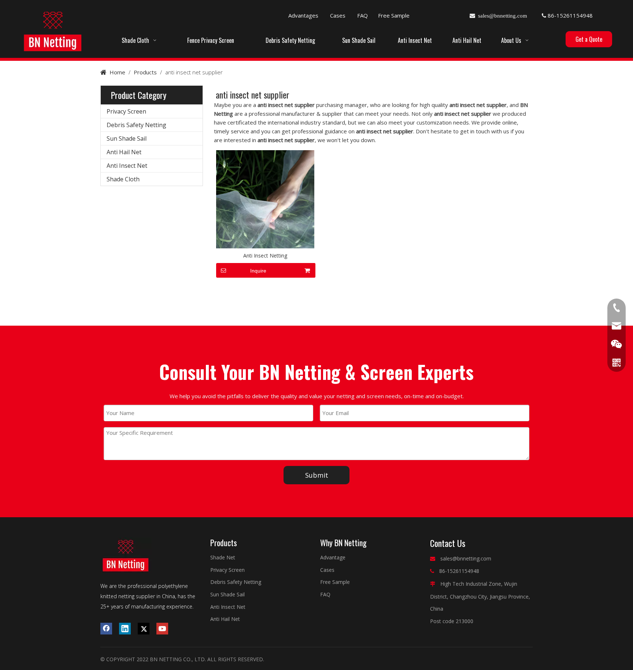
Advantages (303, 15)
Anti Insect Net (127, 166)
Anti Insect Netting (265, 255)
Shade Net (222, 557)
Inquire (258, 271)
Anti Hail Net (124, 152)
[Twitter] (143, 628)
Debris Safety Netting (136, 125)
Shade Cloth (123, 179)
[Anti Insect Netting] (265, 198)
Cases (337, 15)
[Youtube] (162, 628)
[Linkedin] (125, 628)
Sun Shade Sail (127, 138)
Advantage (332, 557)
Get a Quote (588, 39)
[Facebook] (106, 628)
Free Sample (394, 15)
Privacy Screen (126, 111)
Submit (316, 475)
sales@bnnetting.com (465, 558)
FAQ (362, 15)
